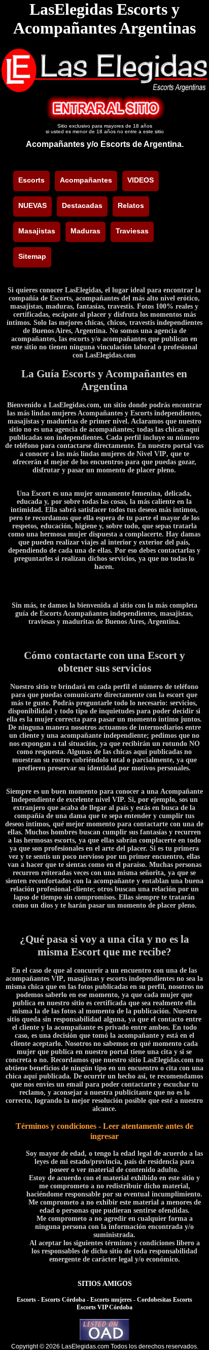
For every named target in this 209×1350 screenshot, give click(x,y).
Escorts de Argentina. (142, 144)
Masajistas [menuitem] (36, 231)
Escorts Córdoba (63, 1299)
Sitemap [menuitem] (32, 256)
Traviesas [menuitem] (132, 231)
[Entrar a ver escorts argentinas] (104, 118)
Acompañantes (55, 144)
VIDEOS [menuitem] (140, 180)
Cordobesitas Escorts (164, 1299)
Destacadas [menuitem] (82, 205)
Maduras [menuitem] (85, 231)
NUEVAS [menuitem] (32, 205)
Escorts (26, 1299)
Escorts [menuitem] (31, 180)
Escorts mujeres (111, 1299)
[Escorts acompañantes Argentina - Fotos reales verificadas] (104, 90)
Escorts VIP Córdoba (104, 1307)
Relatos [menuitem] (131, 205)
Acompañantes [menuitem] (86, 180)
